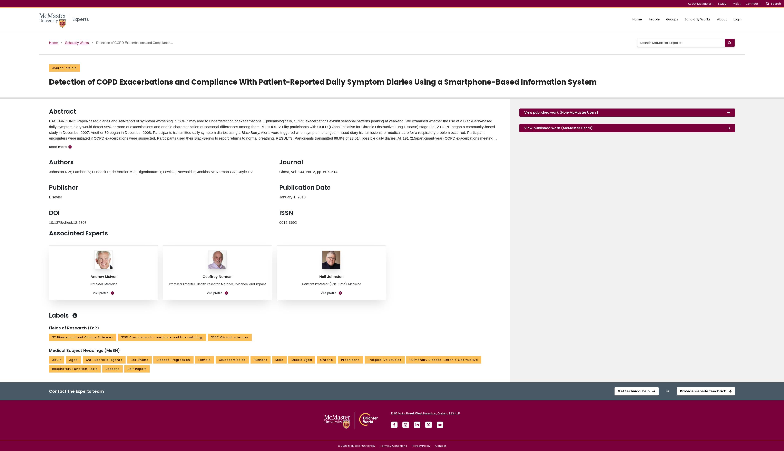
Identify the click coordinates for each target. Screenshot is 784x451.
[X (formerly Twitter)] (428, 425)
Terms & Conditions (393, 446)
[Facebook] (394, 425)
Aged (73, 360)
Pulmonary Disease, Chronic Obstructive (444, 360)
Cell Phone (139, 360)
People (654, 19)
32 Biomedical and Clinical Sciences (82, 337)
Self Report (137, 369)
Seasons (112, 369)
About (722, 19)
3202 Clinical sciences (230, 337)
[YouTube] (440, 425)
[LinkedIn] (417, 425)
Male (279, 360)
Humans (260, 360)
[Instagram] (405, 425)
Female (204, 360)
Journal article (64, 68)
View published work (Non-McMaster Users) (561, 112)
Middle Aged (302, 360)
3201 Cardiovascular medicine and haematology (162, 337)
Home (637, 19)
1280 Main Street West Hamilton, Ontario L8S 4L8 (425, 413)
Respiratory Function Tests (74, 369)
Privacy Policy (421, 446)
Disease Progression (173, 360)
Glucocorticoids (232, 360)
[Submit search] (730, 43)
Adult (56, 360)
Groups (672, 19)
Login (737, 19)
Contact (440, 446)
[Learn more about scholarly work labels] (74, 315)
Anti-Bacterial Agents (104, 360)
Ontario (326, 360)
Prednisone (350, 360)
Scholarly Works (697, 19)
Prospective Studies (384, 360)
